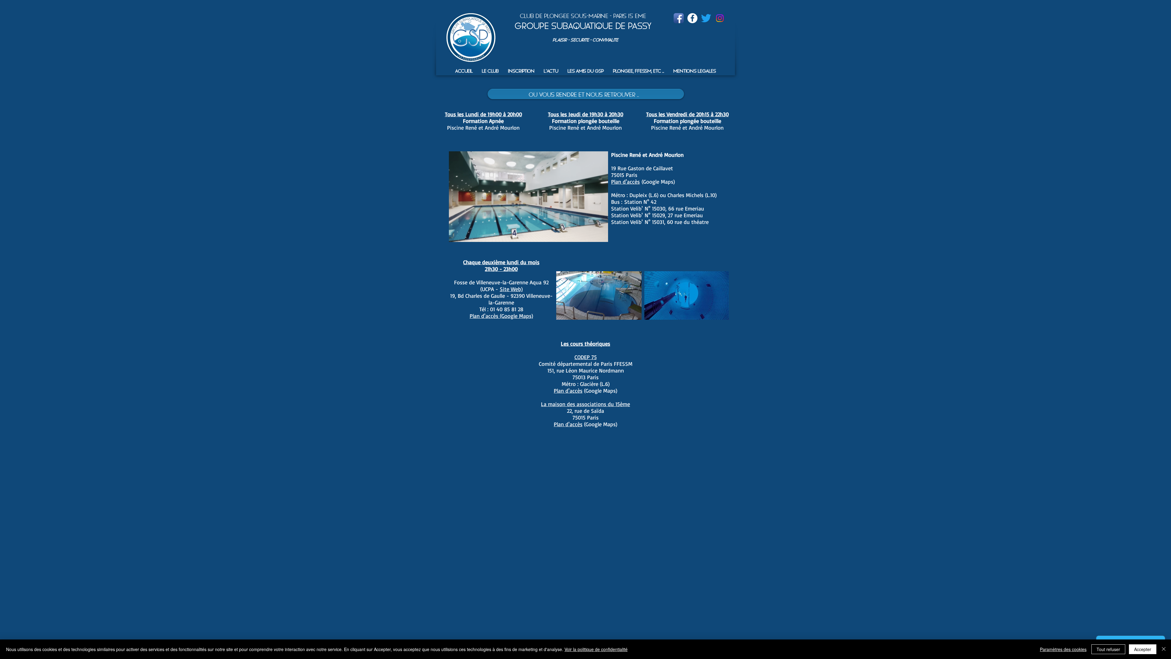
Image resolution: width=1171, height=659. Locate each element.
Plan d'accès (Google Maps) (501, 315)
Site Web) (511, 289)
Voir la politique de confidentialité (596, 649)
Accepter (1142, 649)
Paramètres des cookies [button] (1063, 649)
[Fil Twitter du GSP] (706, 18)
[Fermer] (1163, 649)
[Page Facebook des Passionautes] (692, 18)
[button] (490, 71)
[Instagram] (720, 18)
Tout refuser (1108, 649)
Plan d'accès (625, 181)
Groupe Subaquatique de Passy (583, 26)
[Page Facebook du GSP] (679, 18)
